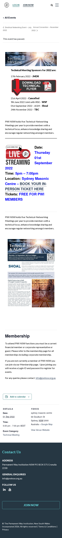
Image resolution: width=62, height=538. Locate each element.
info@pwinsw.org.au (46, 378)
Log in (16, 5)
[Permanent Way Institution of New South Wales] (6, 5)
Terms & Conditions (47, 526)
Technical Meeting (11, 434)
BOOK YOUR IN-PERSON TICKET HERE (26, 186)
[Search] (52, 5)
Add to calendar (18, 396)
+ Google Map (46, 424)
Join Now (28, 5)
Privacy (5, 529)
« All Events (9, 17)
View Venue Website (40, 429)
